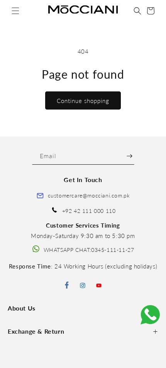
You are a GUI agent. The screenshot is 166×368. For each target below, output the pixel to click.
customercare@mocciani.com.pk (89, 195)
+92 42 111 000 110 (89, 211)
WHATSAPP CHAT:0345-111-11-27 (89, 249)
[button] (15, 10)
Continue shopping (83, 100)
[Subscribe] (129, 156)
